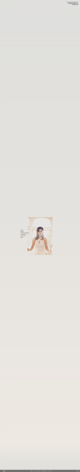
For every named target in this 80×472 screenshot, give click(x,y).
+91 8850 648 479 (75, 4)
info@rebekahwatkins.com (73, 3)
